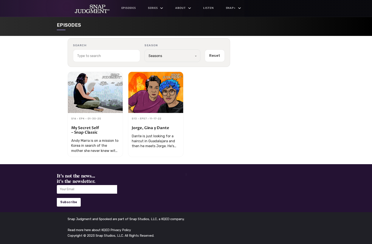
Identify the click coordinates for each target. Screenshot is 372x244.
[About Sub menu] (189, 8)
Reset (214, 56)
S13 (134, 118)
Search (80, 45)
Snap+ (231, 8)
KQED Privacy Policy (116, 230)
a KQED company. (171, 219)
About (180, 8)
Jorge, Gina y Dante (150, 128)
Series (153, 8)
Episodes (128, 8)
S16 (73, 118)
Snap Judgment (80, 219)
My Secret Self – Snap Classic (85, 130)
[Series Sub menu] (161, 8)
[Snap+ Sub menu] (239, 8)
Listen (208, 8)
